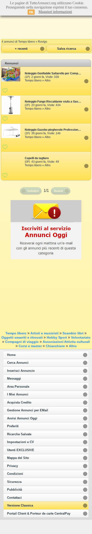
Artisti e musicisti (44, 333)
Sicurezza (14, 482)
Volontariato (81, 337)
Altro (73, 346)
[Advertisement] (46, 26)
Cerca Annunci (18, 362)
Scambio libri (73, 333)
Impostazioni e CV (20, 442)
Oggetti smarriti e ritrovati (22, 337)
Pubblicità (14, 489)
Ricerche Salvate (19, 434)
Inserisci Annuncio (21, 370)
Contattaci (14, 497)
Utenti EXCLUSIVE (20, 450)
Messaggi (14, 378)
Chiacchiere (55, 346)
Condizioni (15, 474)
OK (31, 12)
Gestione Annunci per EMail (27, 410)
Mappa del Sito (18, 458)
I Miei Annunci (17, 394)
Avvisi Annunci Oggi (22, 418)
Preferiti (13, 426)
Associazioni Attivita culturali (66, 342)
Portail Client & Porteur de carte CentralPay (38, 513)
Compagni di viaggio (22, 342)
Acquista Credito (19, 402)
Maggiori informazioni (55, 12)
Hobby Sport (57, 337)
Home (11, 355)
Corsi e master (30, 346)
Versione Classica (20, 505)
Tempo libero (15, 333)
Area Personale (18, 386)
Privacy (12, 466)
